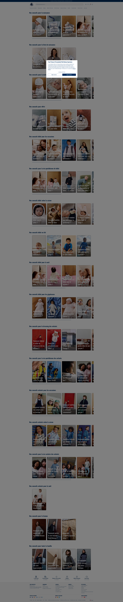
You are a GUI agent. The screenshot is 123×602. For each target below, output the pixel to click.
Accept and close (69, 74)
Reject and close (54, 74)
